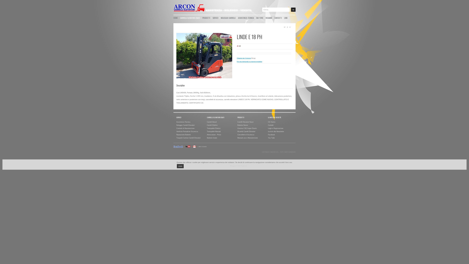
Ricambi (269, 17)
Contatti (278, 17)
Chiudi (180, 166)
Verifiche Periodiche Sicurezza (187, 131)
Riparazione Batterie (183, 135)
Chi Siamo (271, 122)
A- (290, 27)
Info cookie (202, 146)
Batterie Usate (212, 138)
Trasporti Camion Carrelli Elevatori (188, 138)
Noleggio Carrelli (228, 17)
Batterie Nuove (242, 125)
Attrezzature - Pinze (214, 135)
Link (286, 17)
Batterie (259, 17)
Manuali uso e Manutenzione (247, 138)
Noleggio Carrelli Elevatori (185, 125)
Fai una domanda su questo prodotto (249, 62)
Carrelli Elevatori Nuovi (245, 122)
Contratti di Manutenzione (185, 128)
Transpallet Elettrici (214, 128)
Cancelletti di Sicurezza (245, 135)
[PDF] (238, 46)
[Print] (240, 46)
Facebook (271, 135)
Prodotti (206, 17)
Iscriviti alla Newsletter (276, 131)
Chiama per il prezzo (244, 58)
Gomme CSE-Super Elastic (247, 128)
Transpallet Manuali (214, 131)
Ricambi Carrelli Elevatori (246, 131)
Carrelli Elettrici (212, 125)
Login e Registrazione (275, 128)
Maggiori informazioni (238, 166)
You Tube (271, 138)
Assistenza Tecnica (246, 17)
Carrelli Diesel (212, 122)
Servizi (215, 17)
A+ (284, 27)
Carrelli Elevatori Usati (190, 17)
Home (175, 17)
